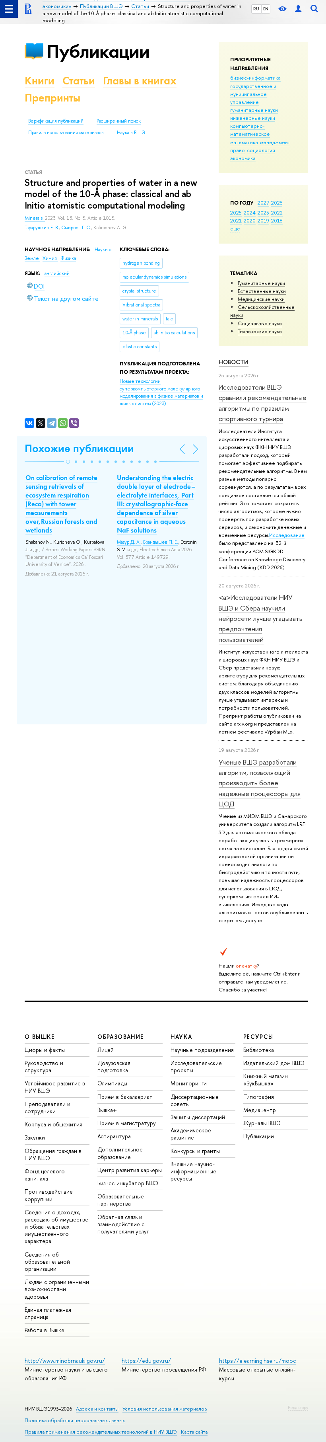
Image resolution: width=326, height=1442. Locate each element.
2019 (263, 220)
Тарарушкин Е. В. (42, 227)
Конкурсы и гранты (195, 1151)
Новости (233, 362)
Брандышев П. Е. (160, 542)
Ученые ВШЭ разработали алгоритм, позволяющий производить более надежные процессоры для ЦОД (260, 782)
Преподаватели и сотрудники (47, 1107)
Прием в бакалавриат (125, 1097)
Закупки (35, 1137)
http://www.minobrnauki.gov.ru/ (65, 1360)
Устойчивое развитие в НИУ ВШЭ (55, 1086)
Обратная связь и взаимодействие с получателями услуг (123, 1224)
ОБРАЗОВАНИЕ (120, 1036)
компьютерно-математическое (250, 129)
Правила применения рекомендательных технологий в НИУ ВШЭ (101, 1431)
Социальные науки (260, 323)
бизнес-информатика (255, 77)
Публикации (98, 51)
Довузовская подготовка (113, 1066)
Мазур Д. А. (129, 542)
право (237, 150)
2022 (277, 212)
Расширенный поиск (119, 121)
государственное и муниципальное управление (253, 93)
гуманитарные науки (254, 109)
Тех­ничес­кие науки (260, 331)
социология (261, 150)
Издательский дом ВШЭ (274, 1063)
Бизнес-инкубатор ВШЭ (127, 1183)
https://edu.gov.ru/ (146, 1360)
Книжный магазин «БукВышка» (265, 1079)
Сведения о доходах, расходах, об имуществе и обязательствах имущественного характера (56, 1226)
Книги (39, 81)
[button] (68, 462)
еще (235, 228)
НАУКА (181, 1036)
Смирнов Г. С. (76, 227)
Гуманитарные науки (261, 283)
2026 (276, 202)
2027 (263, 202)
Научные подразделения (202, 1050)
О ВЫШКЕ (40, 1036)
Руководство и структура (44, 1066)
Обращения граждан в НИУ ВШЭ (53, 1154)
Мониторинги (189, 1083)
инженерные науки (252, 117)
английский (57, 273)
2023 (263, 212)
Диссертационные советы (195, 1100)
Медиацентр (259, 1110)
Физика (68, 258)
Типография (258, 1097)
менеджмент (275, 142)
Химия (50, 258)
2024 (250, 212)
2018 (277, 220)
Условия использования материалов (164, 1408)
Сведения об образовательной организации (47, 1261)
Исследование (287, 535)
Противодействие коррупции (49, 1195)
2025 (236, 212)
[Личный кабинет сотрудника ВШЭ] (298, 9)
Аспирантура (114, 1136)
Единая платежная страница (48, 1313)
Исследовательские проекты (196, 1066)
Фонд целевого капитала (45, 1174)
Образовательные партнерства (120, 1199)
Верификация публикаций (55, 121)
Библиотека (258, 1050)
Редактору (298, 1407)
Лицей (105, 1050)
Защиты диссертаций (198, 1117)
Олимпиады (112, 1083)
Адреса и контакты (97, 1408)
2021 (236, 220)
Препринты (52, 98)
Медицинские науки (261, 298)
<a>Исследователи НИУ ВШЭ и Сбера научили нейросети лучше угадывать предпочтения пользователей (261, 618)
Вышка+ (107, 1110)
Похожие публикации (79, 448)
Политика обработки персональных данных (75, 1420)
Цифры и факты (45, 1050)
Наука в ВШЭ (131, 132)
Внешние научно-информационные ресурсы (193, 1171)
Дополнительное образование (120, 1152)
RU (256, 9)
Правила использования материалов (66, 132)
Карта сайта (194, 1431)
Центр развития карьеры (129, 1170)
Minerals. (35, 218)
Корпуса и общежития (53, 1124)
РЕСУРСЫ (258, 1036)
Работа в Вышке (44, 1330)
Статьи (78, 81)
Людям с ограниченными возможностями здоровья (57, 1289)
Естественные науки (262, 291)
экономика (243, 158)
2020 (250, 220)
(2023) (161, 392)
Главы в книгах (140, 81)
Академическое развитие (191, 1133)
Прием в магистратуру (126, 1123)
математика (244, 142)
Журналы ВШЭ (262, 1123)
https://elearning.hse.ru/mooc (257, 1360)
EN (265, 9)
